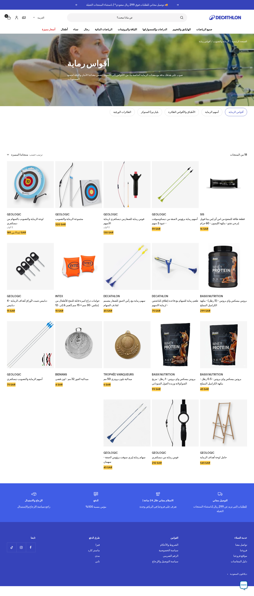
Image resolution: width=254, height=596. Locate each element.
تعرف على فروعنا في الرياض (161, 506)
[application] (244, 586)
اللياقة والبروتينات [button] (127, 29)
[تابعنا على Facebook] (30, 547)
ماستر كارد (94, 550)
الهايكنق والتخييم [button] (182, 29)
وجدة (142, 506)
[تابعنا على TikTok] (11, 547)
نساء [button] (75, 29)
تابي (97, 561)
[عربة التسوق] (8, 17)
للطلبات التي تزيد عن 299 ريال (230, 506)
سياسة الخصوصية (168, 550)
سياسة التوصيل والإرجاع (165, 561)
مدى (97, 555)
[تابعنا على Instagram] (21, 547)
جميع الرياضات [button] (204, 29)
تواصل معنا (241, 544)
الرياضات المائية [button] (103, 29)
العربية (40, 17)
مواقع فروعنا (240, 555)
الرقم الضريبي (170, 555)
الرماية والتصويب (221, 41)
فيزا (98, 544)
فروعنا (243, 550)
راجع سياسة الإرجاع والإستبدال (33, 506)
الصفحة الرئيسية (239, 41)
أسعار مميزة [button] (48, 29)
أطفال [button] (64, 29)
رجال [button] (86, 29)
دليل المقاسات (239, 561)
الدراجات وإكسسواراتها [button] (155, 29)
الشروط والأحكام (169, 544)
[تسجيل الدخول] (16, 17)
